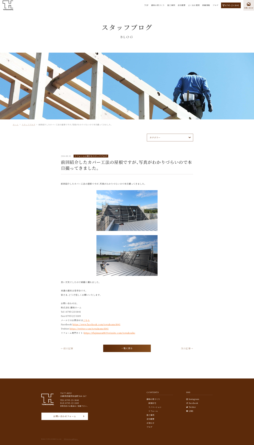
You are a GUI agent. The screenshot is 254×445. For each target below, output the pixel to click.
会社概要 (181, 5)
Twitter (192, 407)
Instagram (194, 399)
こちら (86, 320)
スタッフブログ (28, 124)
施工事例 (171, 5)
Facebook (193, 403)
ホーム (16, 124)
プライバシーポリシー (71, 439)
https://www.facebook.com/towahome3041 (96, 324)
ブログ (215, 5)
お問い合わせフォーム (64, 416)
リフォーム (153, 411)
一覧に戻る (127, 348)
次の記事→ (187, 348)
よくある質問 (193, 5)
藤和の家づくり (158, 5)
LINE (191, 411)
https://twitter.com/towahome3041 (89, 328)
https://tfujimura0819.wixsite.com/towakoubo (109, 332)
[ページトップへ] (248, 439)
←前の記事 (67, 348)
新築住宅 (152, 403)
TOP (146, 5)
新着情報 (206, 5)
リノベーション (155, 407)
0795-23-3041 (232, 5)
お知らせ (150, 423)
